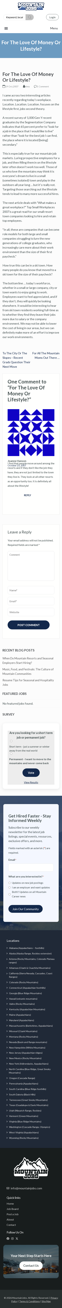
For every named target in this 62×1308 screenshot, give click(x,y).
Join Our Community (25, 909)
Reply (27, 495)
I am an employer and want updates (31, 887)
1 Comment (43, 86)
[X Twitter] (18, 1238)
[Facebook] (9, 1238)
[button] (31, 28)
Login (52, 17)
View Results (31, 782)
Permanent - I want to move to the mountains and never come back (30, 761)
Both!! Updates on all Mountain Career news (29, 894)
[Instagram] (13, 1238)
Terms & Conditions (29, 1301)
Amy (27, 86)
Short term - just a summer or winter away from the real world (29, 748)
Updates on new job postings (27, 882)
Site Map (46, 1301)
